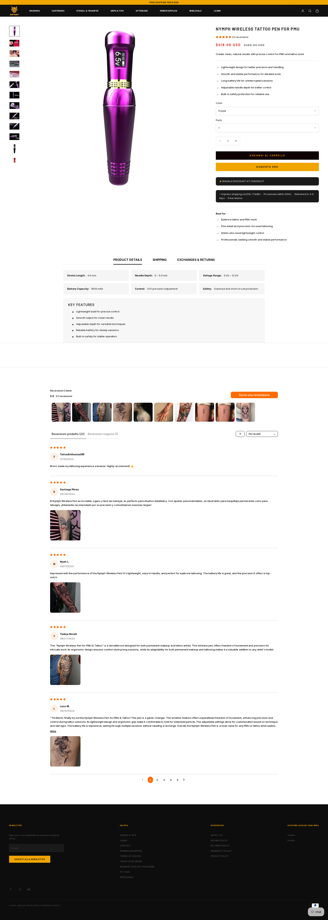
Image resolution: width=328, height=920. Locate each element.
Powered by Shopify (50, 905)
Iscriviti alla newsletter (29, 859)
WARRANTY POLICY (221, 851)
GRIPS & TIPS (117, 11)
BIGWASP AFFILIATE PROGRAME (137, 866)
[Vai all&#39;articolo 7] (14, 95)
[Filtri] (240, 434)
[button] (224, 37)
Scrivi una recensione (254, 395)
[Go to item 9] (225, 412)
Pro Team (125, 871)
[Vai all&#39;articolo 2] (14, 43)
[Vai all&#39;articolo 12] (14, 148)
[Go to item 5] (143, 412)
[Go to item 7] (184, 412)
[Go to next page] (185, 779)
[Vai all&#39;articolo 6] (14, 84)
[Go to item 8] (204, 412)
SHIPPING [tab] (160, 260)
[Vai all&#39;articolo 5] (14, 74)
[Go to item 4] (122, 412)
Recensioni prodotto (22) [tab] (68, 434)
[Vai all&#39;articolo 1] (14, 31)
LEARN (217, 11)
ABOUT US (216, 835)
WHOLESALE (195, 11)
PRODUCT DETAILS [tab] (127, 260)
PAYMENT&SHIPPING (131, 851)
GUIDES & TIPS (128, 835)
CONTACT (125, 845)
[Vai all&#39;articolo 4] (14, 64)
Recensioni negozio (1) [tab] (103, 434)
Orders (291, 835)
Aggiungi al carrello (267, 155)
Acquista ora (267, 166)
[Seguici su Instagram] (19, 889)
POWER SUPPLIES (168, 11)
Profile (291, 840)
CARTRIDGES (58, 11)
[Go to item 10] (245, 412)
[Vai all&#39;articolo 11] (14, 136)
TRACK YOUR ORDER (131, 861)
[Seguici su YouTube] (28, 889)
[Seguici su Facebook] (10, 889)
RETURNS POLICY (220, 845)
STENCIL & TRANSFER (87, 11)
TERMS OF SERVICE (130, 856)
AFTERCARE (142, 11)
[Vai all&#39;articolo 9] (14, 116)
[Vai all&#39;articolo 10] (14, 126)
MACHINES (34, 11)
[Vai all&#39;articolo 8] (14, 105)
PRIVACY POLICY (219, 856)
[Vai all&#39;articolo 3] (14, 53)
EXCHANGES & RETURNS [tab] (196, 260)
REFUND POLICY (219, 840)
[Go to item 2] (81, 412)
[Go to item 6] (163, 412)
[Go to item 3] (102, 412)
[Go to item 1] (61, 412)
